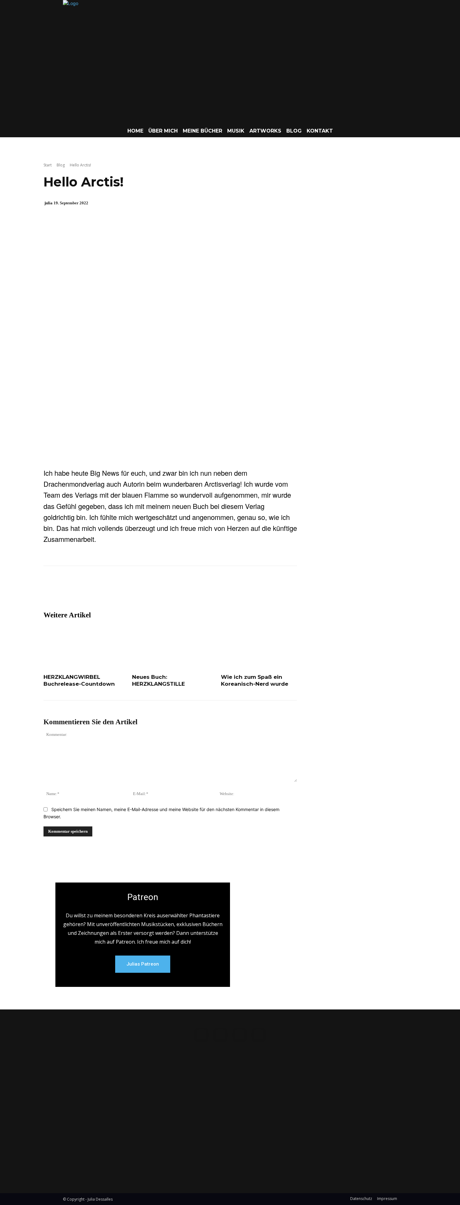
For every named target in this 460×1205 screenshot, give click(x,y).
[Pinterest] (118, 601)
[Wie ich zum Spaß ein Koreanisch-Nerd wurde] (259, 648)
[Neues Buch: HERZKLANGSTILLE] (170, 648)
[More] (147, 601)
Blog (61, 165)
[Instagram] (220, 1034)
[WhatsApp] (132, 601)
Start (47, 165)
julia (48, 203)
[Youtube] (258, 1034)
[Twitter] (104, 601)
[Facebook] (89, 601)
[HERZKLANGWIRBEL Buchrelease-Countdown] (81, 648)
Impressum (387, 1198)
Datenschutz (361, 1198)
